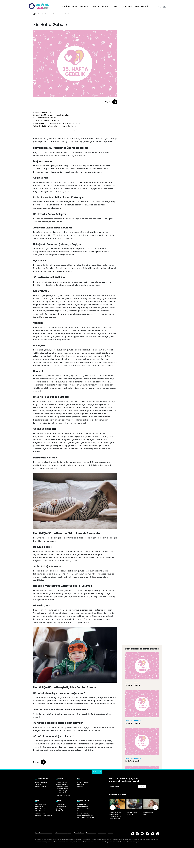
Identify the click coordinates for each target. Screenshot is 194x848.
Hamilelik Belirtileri (61, 782)
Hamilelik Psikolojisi (62, 784)
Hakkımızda (102, 833)
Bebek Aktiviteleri (40, 809)
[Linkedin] (147, 833)
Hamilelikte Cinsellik (62, 786)
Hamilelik (84, 6)
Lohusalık (80, 786)
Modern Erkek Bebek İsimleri (85, 817)
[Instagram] (137, 833)
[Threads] (157, 833)
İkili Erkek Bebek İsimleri (84, 813)
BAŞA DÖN (98, 772)
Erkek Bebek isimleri (83, 809)
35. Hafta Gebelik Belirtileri (45, 121)
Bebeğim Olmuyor (40, 786)
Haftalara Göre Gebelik (63, 795)
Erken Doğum (81, 784)
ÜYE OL (142, 786)
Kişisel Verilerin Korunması (43, 833)
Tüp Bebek (38, 784)
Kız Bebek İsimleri (82, 807)
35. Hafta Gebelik (41, 112)
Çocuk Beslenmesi (61, 807)
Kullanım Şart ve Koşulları (63, 833)
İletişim (110, 833)
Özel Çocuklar (60, 811)
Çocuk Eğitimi (60, 809)
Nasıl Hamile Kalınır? (41, 782)
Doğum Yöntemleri (83, 782)
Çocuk (114, 6)
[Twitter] (152, 833)
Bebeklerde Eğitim (40, 804)
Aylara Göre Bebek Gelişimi (43, 815)
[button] (159, 6)
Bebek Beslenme (40, 813)
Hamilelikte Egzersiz (62, 789)
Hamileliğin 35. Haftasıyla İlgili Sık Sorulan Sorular (53, 126)
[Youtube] (142, 833)
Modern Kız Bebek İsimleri (85, 815)
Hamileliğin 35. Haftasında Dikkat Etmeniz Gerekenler (55, 123)
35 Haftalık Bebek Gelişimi (44, 118)
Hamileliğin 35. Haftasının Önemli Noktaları (51, 115)
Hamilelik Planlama (68, 6)
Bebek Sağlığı (39, 807)
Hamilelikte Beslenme (62, 793)
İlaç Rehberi (126, 6)
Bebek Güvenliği (40, 811)
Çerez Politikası (79, 833)
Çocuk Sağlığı (60, 804)
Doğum (95, 6)
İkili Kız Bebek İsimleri (83, 811)
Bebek (105, 6)
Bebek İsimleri (141, 6)
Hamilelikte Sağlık (61, 791)
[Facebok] (132, 833)
